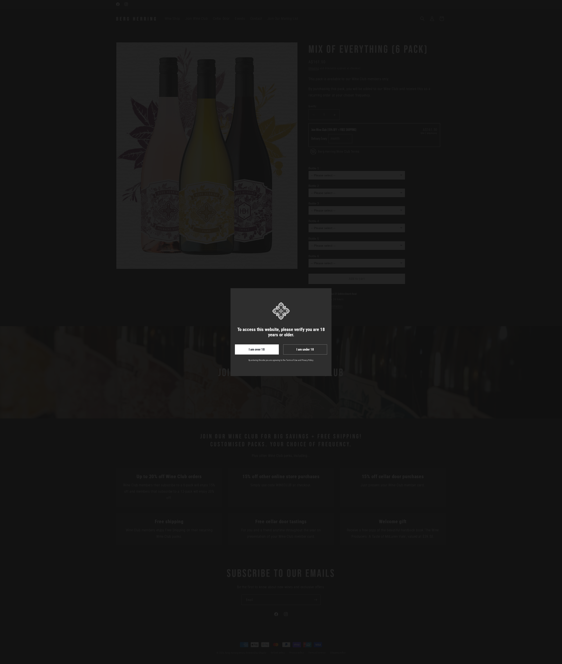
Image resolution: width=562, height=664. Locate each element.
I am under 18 (305, 349)
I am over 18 (257, 349)
